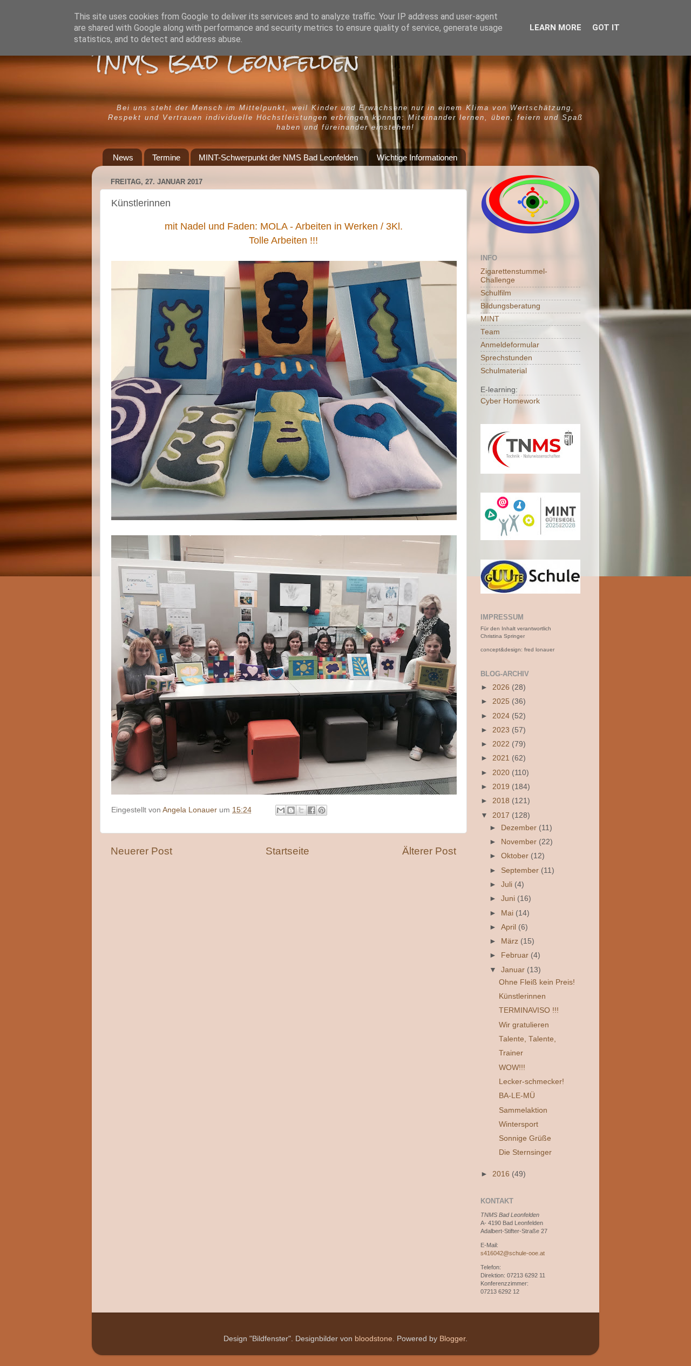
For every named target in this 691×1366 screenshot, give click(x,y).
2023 (502, 730)
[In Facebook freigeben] (311, 810)
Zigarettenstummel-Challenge (513, 275)
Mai (508, 913)
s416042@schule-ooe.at (512, 1253)
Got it (606, 27)
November (520, 842)
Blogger (452, 1339)
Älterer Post (429, 851)
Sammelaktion (523, 1110)
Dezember (520, 828)
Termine (166, 157)
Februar (516, 955)
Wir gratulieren (524, 1025)
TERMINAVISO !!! (529, 1010)
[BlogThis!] (291, 810)
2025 (502, 701)
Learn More (555, 27)
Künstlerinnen (522, 996)
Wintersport (518, 1124)
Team (490, 332)
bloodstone (373, 1339)
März (510, 941)
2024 (502, 716)
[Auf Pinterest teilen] (321, 810)
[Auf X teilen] (301, 810)
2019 (502, 787)
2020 (502, 773)
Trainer (511, 1053)
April (509, 927)
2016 (502, 1174)
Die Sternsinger (525, 1152)
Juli (507, 884)
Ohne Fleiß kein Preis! (537, 982)
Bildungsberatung (510, 306)
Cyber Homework (510, 401)
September (521, 870)
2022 (502, 744)
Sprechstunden (506, 358)
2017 (502, 815)
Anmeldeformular (509, 345)
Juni (509, 898)
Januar (514, 970)
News (123, 157)
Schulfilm (495, 293)
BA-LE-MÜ (517, 1096)
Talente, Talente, (527, 1039)
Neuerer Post (141, 851)
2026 (502, 687)
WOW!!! (512, 1068)
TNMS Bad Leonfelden (226, 62)
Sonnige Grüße (525, 1138)
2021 (502, 758)
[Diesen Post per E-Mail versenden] (280, 810)
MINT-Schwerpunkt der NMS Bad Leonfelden (278, 157)
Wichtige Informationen (417, 157)
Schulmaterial (503, 371)
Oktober (516, 856)
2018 (502, 801)
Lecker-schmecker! (531, 1082)
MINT (489, 319)
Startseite (287, 851)
